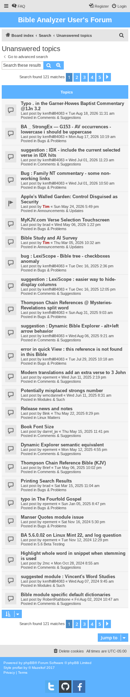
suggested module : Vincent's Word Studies (68, 576)
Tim (46, 206)
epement (50, 377)
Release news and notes (46, 408)
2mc (46, 563)
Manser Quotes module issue (52, 517)
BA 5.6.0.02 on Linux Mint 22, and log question (71, 535)
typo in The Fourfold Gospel (51, 499)
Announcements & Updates (60, 211)
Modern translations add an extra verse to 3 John (73, 372)
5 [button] (99, 77)
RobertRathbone (56, 599)
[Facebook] (79, 686)
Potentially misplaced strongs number (62, 390)
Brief (46, 467)
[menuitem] (18, 6)
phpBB (29, 663)
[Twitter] (51, 686)
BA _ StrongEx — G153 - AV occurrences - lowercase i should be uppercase (66, 129)
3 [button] (84, 77)
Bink (46, 413)
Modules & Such (51, 399)
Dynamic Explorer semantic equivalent (62, 444)
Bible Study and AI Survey (49, 238)
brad (46, 224)
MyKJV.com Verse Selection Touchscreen (65, 219)
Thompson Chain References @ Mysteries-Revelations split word (66, 305)
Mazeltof (38, 668)
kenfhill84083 (53, 113)
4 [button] (92, 77)
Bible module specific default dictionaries (65, 594)
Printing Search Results (46, 481)
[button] (107, 77)
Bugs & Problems (52, 141)
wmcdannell (52, 395)
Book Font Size (37, 426)
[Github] (65, 686)
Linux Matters (48, 417)
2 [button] (77, 77)
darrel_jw (50, 431)
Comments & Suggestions (59, 117)
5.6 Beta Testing (50, 544)
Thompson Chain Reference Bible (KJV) (63, 462)
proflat (17, 668)
